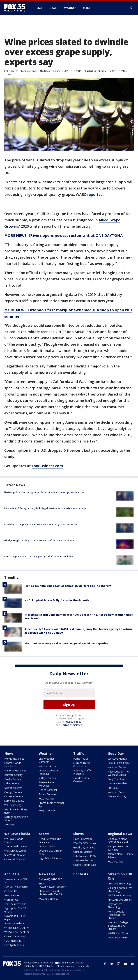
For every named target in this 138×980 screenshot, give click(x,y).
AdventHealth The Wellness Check (118, 773)
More (86, 8)
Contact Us (10, 891)
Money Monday (117, 796)
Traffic (78, 753)
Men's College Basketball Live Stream (116, 915)
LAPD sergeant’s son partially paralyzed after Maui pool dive (38, 556)
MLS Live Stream (118, 937)
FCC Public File (12, 940)
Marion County (13, 787)
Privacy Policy (73, 721)
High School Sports (50, 858)
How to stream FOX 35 (15, 880)
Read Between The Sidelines (50, 840)
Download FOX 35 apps (15, 917)
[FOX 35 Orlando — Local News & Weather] (16, 7)
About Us (11, 874)
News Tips (47, 874)
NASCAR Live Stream (120, 899)
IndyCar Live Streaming (115, 905)
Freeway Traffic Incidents (82, 772)
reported (95, 194)
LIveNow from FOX (84, 860)
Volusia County (13, 805)
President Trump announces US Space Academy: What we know (40, 524)
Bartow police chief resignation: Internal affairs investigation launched (44, 492)
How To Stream (82, 839)
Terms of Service (71, 725)
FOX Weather (46, 798)
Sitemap (9, 824)
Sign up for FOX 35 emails (15, 910)
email (132, 964)
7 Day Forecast (48, 778)
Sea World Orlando (15, 855)
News (8, 753)
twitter (112, 964)
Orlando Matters (83, 851)
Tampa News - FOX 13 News (119, 848)
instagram (118, 964)
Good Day (116, 753)
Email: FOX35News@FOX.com (52, 885)
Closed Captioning (14, 936)
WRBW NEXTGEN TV (16, 927)
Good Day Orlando (84, 847)
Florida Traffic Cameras (81, 779)
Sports (44, 834)
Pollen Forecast (48, 794)
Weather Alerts (47, 766)
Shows (78, 834)
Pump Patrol (80, 758)
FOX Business (11, 71)
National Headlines (15, 770)
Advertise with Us (14, 923)
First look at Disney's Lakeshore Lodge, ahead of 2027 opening (66, 643)
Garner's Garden (117, 783)
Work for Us (11, 899)
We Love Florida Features (13, 840)
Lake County (11, 783)
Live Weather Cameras (46, 760)
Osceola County (13, 796)
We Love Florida (117, 758)
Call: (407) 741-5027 (50, 879)
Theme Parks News (15, 846)
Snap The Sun (47, 810)
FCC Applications (14, 945)
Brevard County (13, 774)
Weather (46, 753)
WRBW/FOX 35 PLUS (16, 932)
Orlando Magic (47, 846)
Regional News (120, 834)
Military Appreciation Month (16, 818)
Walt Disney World (15, 850)
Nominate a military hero (15, 811)
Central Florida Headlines (12, 764)
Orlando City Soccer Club (50, 852)
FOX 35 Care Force (119, 763)
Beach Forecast (48, 790)
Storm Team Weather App (51, 804)
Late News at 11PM (84, 856)
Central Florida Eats (84, 864)
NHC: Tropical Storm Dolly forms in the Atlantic (57, 600)
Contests (80, 874)
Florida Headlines (14, 758)
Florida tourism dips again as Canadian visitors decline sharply (67, 586)
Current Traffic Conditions (81, 764)
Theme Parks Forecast (46, 784)
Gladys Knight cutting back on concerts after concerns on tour (39, 540)
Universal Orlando (14, 859)
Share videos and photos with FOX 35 (50, 892)
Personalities (11, 895)
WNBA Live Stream (119, 933)
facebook (105, 964)
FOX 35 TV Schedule (85, 843)
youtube (125, 964)
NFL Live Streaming (119, 883)
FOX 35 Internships (15, 904)
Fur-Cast (113, 787)
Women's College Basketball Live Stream (118, 926)
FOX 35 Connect (48, 898)
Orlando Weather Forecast (49, 772)
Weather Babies (117, 767)
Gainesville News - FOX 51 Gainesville (118, 840)
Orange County (13, 792)
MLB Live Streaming (119, 895)
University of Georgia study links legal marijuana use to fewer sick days (45, 508)
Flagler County (12, 779)
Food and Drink (29, 71)
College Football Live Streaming (120, 889)
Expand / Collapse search (131, 8)
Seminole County (14, 800)
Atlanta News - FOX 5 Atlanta (120, 855)
